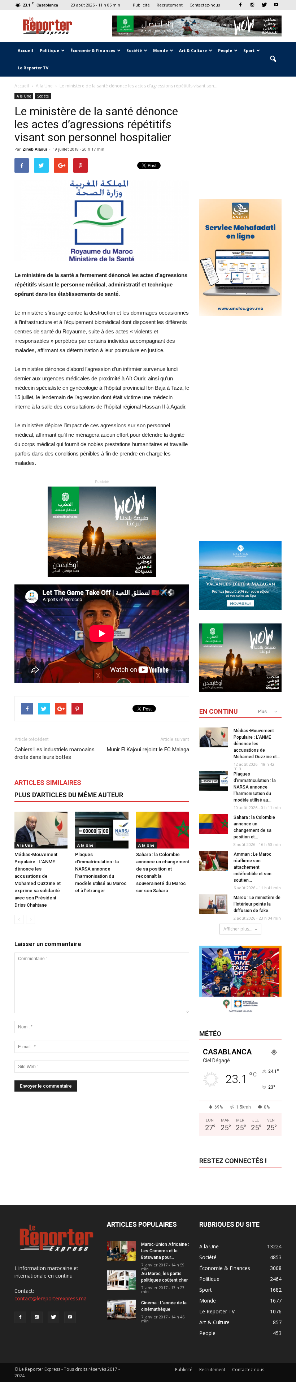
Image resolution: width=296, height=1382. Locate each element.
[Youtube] (276, 5)
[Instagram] (252, 5)
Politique (49, 50)
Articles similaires (47, 782)
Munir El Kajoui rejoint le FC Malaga (148, 749)
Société (134, 50)
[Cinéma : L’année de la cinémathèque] (121, 1310)
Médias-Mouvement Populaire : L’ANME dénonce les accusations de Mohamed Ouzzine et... (257, 743)
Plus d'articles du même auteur (68, 795)
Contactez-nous (205, 5)
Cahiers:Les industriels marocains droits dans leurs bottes (54, 753)
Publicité (141, 5)
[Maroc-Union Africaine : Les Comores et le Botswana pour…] (121, 1251)
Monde (160, 50)
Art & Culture (193, 50)
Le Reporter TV (33, 67)
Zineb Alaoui (35, 149)
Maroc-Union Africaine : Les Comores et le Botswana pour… (165, 1251)
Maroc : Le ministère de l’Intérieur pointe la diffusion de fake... (257, 904)
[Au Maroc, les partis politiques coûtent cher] (121, 1280)
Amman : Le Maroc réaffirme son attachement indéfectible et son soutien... (252, 867)
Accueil (25, 50)
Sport (248, 50)
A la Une (24, 96)
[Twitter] (264, 5)
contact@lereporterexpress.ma (50, 1298)
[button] (273, 59)
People (225, 50)
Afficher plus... (237, 929)
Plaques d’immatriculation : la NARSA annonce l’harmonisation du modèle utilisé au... (255, 787)
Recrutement (170, 5)
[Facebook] (240, 5)
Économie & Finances (92, 50)
